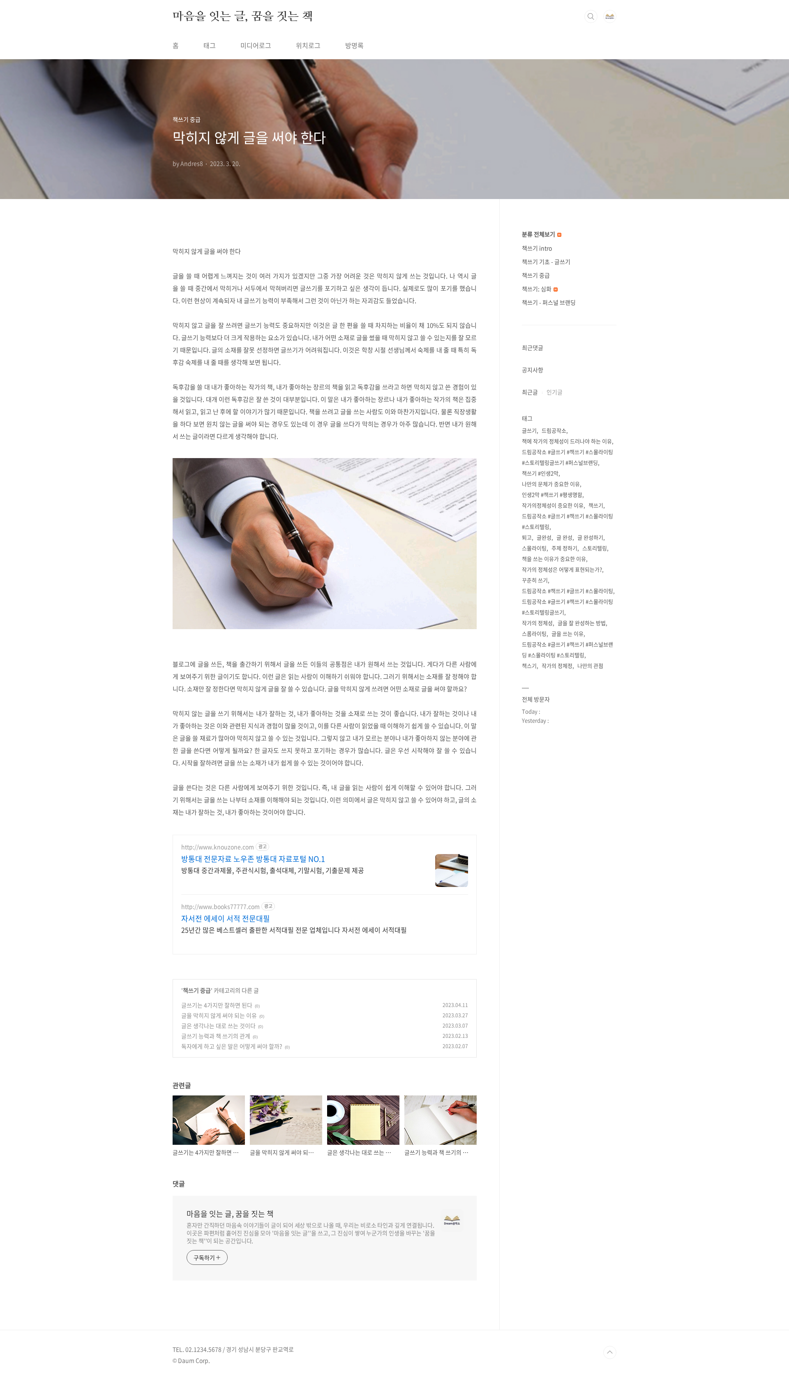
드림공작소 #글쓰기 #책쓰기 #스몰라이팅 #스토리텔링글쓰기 (567, 606)
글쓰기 (529, 430)
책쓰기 (595, 505)
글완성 (544, 537)
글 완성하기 (590, 537)
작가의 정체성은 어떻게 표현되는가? (562, 569)
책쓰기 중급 (197, 990)
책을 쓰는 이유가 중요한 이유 (554, 559)
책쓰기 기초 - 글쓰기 (546, 261)
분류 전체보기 (539, 234)
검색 (591, 16)
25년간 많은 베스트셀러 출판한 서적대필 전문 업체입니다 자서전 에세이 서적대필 (294, 929)
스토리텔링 (594, 548)
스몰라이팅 (534, 548)
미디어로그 (255, 45)
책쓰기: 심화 (537, 289)
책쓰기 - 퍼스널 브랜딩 (549, 302)
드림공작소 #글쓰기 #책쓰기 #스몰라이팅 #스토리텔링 (567, 521)
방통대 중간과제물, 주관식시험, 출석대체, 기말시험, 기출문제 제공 (272, 870)
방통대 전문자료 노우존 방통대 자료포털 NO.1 (253, 859)
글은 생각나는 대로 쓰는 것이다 (218, 1025)
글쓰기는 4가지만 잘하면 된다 (216, 1005)
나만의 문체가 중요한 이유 (551, 484)
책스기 (529, 665)
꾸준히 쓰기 (535, 580)
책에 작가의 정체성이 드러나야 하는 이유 (567, 441)
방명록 (354, 45)
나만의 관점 (590, 665)
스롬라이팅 (534, 633)
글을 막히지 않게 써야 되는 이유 (219, 1015)
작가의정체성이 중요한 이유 (553, 505)
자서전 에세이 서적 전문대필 (225, 919)
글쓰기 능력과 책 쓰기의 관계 (215, 1036)
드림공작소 (554, 430)
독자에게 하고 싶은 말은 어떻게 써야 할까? (231, 1046)
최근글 (530, 392)
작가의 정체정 (557, 665)
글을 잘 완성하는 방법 (582, 623)
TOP (609, 1352)
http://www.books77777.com (220, 906)
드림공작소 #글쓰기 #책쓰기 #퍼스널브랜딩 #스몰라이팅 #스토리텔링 (567, 649)
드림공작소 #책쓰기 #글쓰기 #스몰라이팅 (567, 591)
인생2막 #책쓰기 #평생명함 (552, 494)
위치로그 (308, 45)
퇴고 (527, 537)
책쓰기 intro (537, 248)
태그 (209, 45)
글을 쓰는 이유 (567, 633)
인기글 (555, 392)
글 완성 (564, 537)
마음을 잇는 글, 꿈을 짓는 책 (243, 16)
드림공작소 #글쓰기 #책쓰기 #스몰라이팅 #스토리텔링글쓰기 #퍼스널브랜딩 (567, 457)
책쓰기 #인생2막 (540, 473)
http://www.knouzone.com (217, 846)
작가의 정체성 (537, 623)
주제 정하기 (564, 548)
